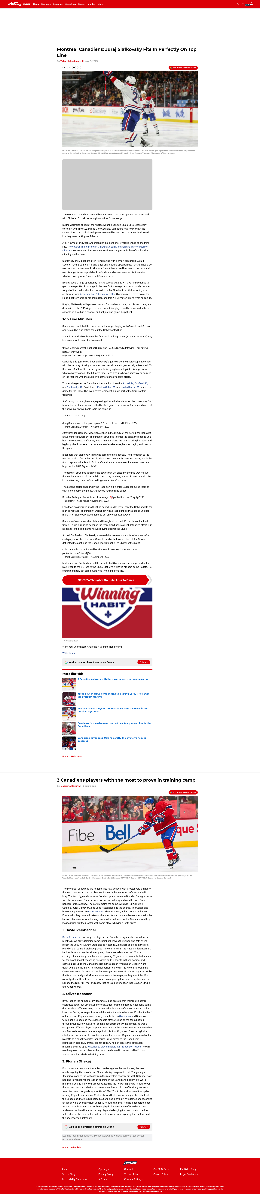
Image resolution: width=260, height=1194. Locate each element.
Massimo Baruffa (70, 786)
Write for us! (68, 653)
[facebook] (243, 4)
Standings (70, 4)
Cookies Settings (133, 1179)
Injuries (91, 4)
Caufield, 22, (141, 383)
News (36, 4)
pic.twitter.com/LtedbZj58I (76, 553)
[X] (238, 4)
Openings (103, 1169)
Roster (81, 4)
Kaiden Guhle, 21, (106, 387)
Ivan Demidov (95, 911)
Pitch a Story (68, 1174)
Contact (128, 1169)
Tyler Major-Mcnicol (71, 61)
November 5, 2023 (99, 500)
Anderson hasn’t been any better (97, 294)
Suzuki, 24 (127, 383)
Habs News (76, 756)
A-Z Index (103, 1179)
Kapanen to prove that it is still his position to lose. (115, 1046)
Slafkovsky (125, 1016)
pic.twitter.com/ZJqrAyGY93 (128, 497)
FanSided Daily (188, 1169)
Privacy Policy (105, 1174)
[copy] (79, 67)
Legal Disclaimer (189, 1174)
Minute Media (48, 1186)
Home (65, 756)
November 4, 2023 (100, 426)
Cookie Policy (160, 1174)
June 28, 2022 (106, 355)
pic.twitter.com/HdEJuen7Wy (121, 423)
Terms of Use (131, 1174)
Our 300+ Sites (161, 1169)
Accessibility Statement (74, 1179)
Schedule (58, 4)
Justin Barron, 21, (130, 387)
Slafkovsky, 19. (75, 387)
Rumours (45, 4)
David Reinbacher (71, 937)
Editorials (76, 1147)
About (65, 1169)
